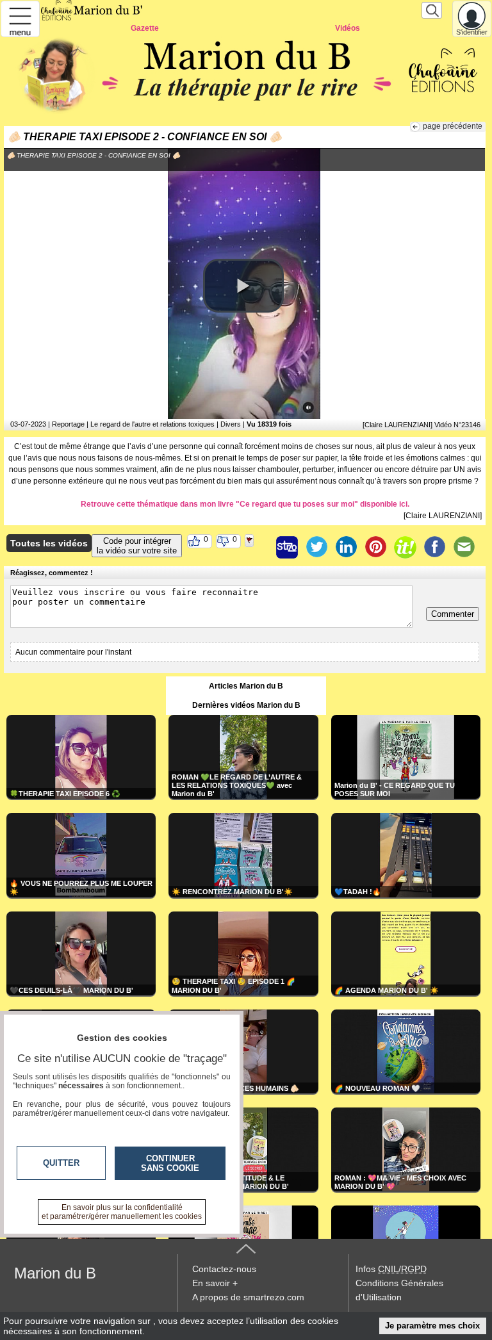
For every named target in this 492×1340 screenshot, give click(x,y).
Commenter (452, 614)
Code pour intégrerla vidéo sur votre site (137, 545)
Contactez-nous (224, 1269)
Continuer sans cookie (170, 1163)
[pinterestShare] (375, 547)
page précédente (452, 126)
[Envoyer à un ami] (464, 547)
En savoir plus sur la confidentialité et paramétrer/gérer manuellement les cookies (122, 1212)
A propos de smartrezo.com (248, 1297)
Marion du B (55, 1273)
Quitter (61, 1163)
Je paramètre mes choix (432, 1325)
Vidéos (347, 28)
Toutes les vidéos (49, 543)
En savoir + (215, 1283)
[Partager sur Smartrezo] (287, 547)
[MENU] (20, 19)
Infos (391, 1269)
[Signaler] (257, 547)
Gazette (145, 28)
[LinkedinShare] (346, 547)
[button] (243, 286)
